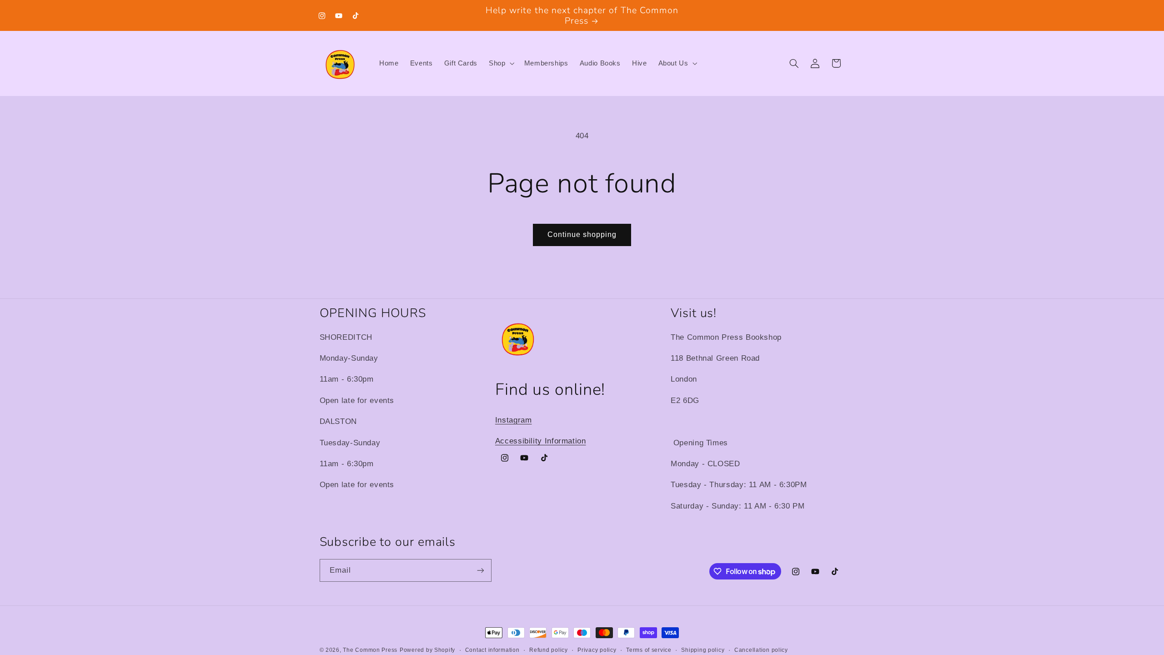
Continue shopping (582, 234)
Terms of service (649, 650)
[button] (500, 64)
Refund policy (548, 650)
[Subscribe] (480, 570)
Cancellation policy (761, 650)
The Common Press (370, 650)
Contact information (492, 650)
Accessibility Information (540, 441)
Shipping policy (702, 650)
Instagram (513, 420)
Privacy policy (596, 650)
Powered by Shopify (427, 650)
